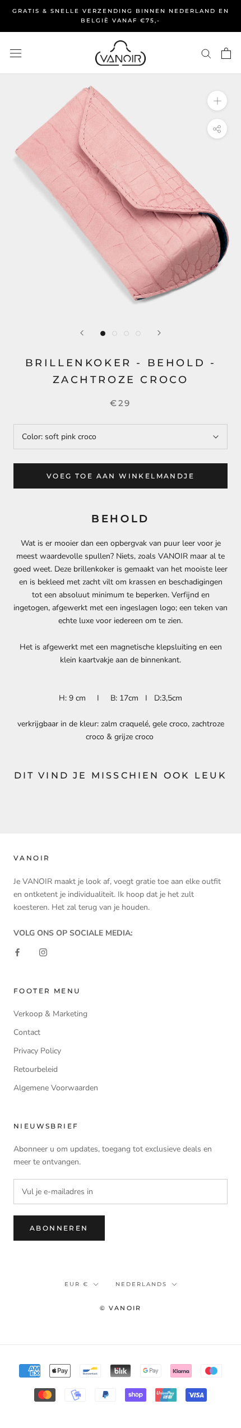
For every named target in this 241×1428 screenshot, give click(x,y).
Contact (26, 1032)
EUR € (76, 1284)
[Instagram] (43, 952)
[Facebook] (17, 952)
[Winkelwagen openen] (226, 53)
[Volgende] (159, 332)
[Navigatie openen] (15, 53)
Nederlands (141, 1284)
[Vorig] (82, 332)
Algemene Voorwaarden (55, 1087)
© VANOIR (121, 1308)
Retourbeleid (35, 1069)
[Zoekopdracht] (206, 53)
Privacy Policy (37, 1050)
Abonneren (59, 1228)
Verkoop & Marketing (50, 1013)
